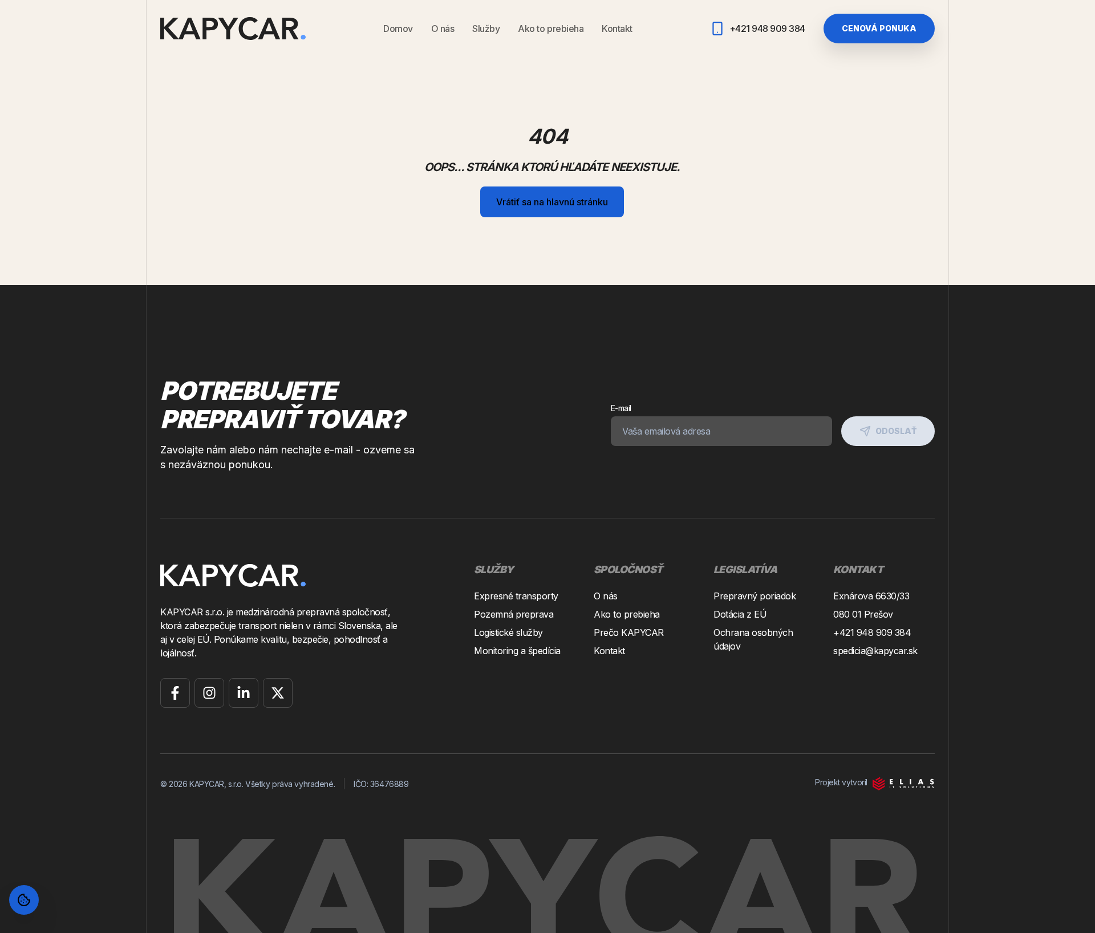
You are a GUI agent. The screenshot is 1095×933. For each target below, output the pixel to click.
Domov (398, 28)
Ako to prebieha (550, 28)
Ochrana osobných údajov (753, 639)
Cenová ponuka (879, 28)
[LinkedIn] (243, 693)
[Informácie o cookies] (24, 900)
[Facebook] (175, 693)
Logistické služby (508, 632)
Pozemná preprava (513, 614)
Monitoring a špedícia (517, 650)
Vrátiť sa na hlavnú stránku (552, 202)
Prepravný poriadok (754, 596)
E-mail (621, 408)
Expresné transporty (516, 596)
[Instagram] (209, 693)
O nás (443, 28)
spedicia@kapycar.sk (875, 650)
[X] (278, 693)
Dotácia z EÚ (739, 614)
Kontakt (617, 28)
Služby (486, 28)
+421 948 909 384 (872, 632)
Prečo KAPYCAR (629, 632)
